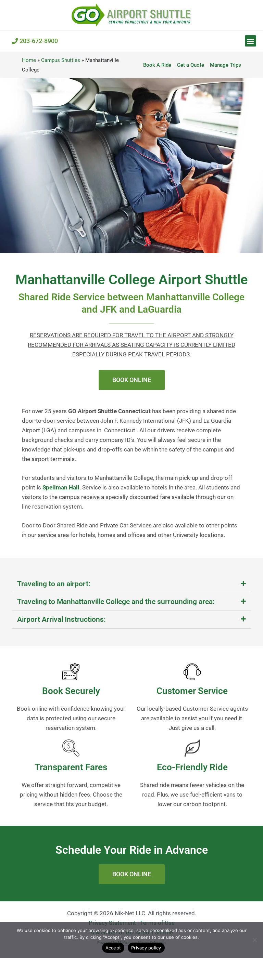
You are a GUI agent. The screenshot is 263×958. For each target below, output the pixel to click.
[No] (254, 939)
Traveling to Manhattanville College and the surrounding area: (116, 602)
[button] (250, 41)
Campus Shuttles (60, 60)
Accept (113, 947)
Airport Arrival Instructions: (61, 619)
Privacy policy (146, 947)
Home (29, 60)
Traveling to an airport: (53, 584)
